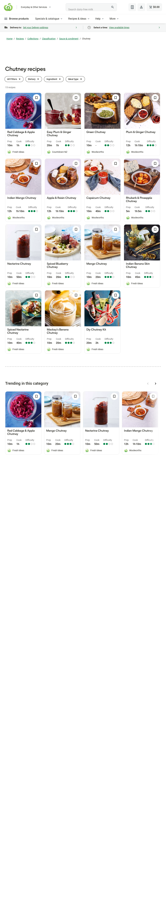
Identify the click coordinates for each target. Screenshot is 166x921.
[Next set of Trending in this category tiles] (155, 383)
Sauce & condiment (68, 38)
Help (98, 18)
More (112, 18)
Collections (32, 38)
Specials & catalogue (47, 18)
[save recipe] (36, 97)
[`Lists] (132, 7)
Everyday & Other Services (34, 7)
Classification (49, 38)
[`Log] (141, 7)
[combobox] (91, 7)
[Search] (112, 7)
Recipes (20, 38)
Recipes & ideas (77, 18)
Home (9, 38)
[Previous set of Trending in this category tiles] (147, 383)
